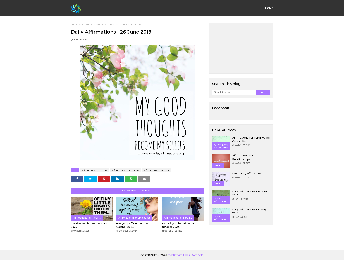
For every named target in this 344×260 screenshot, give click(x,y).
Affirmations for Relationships (242, 157)
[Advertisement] (241, 48)
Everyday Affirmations (186, 255)
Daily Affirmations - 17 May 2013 (249, 211)
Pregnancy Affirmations (247, 173)
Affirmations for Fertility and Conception (251, 139)
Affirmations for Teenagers (125, 170)
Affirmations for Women (91, 24)
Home (74, 24)
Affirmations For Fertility (94, 170)
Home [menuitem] (269, 8)
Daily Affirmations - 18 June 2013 (249, 193)
